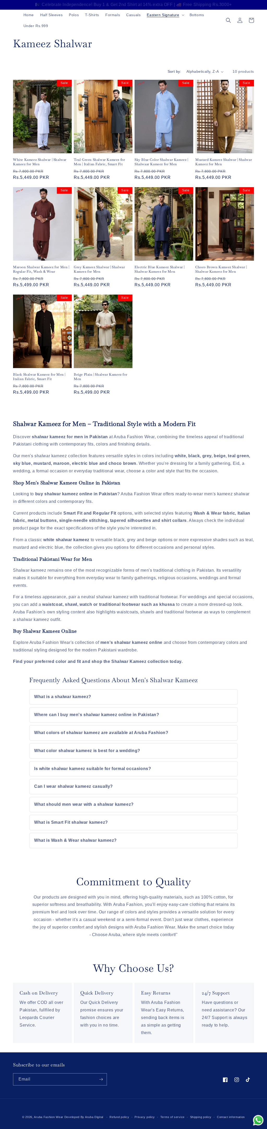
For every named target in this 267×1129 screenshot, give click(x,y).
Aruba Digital (94, 1117)
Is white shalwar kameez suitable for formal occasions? (92, 768)
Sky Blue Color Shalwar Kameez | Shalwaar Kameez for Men (161, 162)
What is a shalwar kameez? (62, 696)
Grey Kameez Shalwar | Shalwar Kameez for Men (99, 269)
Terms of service (172, 1117)
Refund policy (119, 1117)
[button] (165, 14)
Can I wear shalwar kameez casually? (73, 786)
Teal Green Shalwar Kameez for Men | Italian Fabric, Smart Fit (99, 162)
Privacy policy (145, 1117)
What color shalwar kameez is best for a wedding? (87, 750)
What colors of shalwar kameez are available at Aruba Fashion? (101, 732)
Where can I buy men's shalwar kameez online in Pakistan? (96, 714)
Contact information (231, 1117)
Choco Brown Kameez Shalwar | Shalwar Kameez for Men (221, 269)
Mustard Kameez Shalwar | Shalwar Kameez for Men (223, 162)
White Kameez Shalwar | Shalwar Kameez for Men (39, 162)
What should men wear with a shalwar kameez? (84, 804)
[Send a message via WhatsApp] (258, 1120)
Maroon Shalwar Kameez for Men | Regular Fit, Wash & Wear (41, 269)
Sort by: (174, 71)
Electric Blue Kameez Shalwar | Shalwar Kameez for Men (160, 269)
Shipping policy (201, 1117)
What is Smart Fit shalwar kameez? (71, 822)
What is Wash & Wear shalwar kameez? (75, 840)
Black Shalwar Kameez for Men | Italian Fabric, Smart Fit (39, 377)
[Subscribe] (101, 1079)
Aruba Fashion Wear (48, 1117)
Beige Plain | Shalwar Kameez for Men (100, 377)
